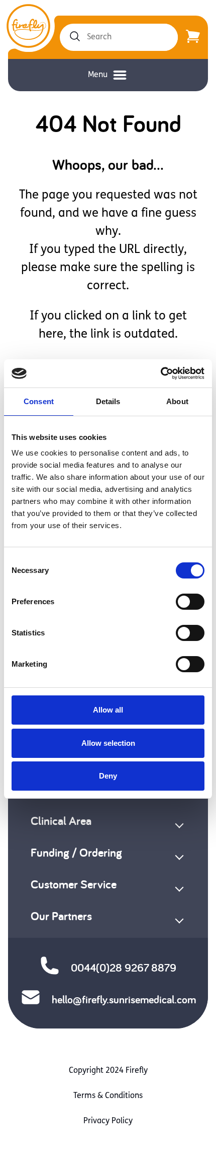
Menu (97, 75)
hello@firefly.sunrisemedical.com (124, 999)
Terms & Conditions (108, 1096)
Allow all (108, 709)
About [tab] (177, 401)
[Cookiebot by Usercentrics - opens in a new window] (160, 373)
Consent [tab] (39, 401)
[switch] (190, 602)
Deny (108, 775)
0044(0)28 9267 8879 (123, 967)
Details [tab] (108, 401)
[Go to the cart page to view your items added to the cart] (193, 37)
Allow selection (108, 743)
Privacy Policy (108, 1121)
